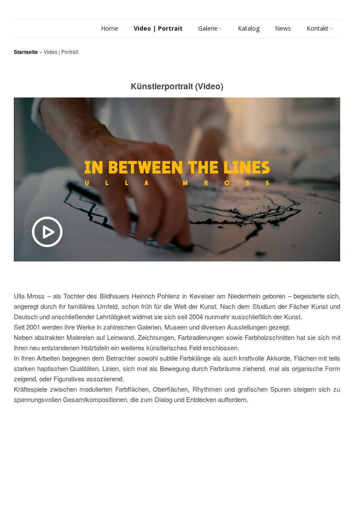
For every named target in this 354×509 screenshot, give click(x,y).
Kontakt (318, 28)
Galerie (208, 28)
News (283, 28)
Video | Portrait (158, 28)
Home (109, 28)
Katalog (248, 28)
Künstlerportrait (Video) (177, 86)
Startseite (26, 52)
